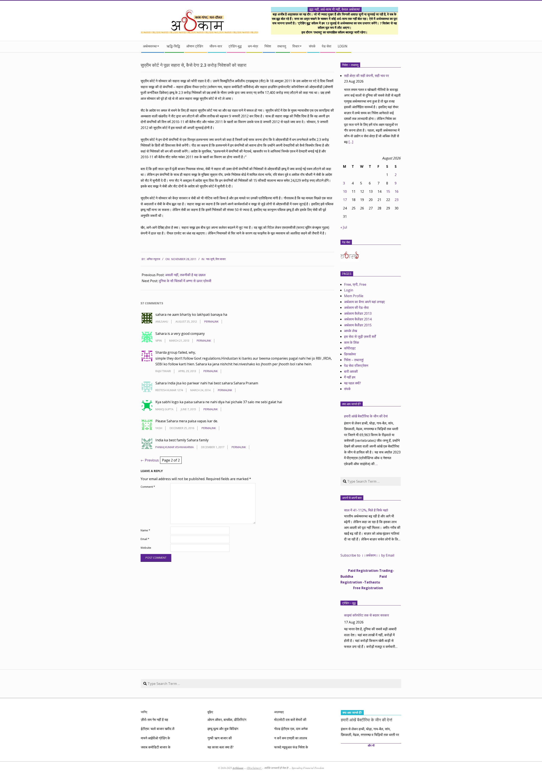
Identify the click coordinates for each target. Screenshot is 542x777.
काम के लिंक (351, 342)
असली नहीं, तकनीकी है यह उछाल (185, 275)
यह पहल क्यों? (352, 383)
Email (145, 539)
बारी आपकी (351, 371)
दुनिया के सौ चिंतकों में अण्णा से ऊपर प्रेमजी (185, 280)
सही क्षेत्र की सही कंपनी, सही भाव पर (366, 75)
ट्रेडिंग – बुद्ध (349, 603)
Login (348, 290)
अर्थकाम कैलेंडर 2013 (358, 313)
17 (345, 199)
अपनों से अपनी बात (352, 498)
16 (396, 191)
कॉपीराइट (350, 348)
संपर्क (347, 388)
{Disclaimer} (254, 768)
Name (145, 530)
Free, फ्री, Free (355, 284)
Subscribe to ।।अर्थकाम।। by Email (367, 555)
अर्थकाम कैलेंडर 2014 (358, 319)
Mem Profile (353, 296)
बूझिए (210, 712)
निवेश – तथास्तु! (354, 359)
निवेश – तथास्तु (350, 65)
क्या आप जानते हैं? (351, 404)
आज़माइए (279, 712)
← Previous (150, 460)
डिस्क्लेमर (350, 354)
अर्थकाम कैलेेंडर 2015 (358, 325)
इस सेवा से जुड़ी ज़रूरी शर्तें (360, 336)
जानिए (144, 712)
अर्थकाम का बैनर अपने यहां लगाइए (364, 301)
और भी (371, 745)
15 (388, 191)
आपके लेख (350, 330)
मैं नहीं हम (349, 377)
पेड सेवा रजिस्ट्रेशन (356, 365)
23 (396, 199)
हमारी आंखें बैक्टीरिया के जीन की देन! (366, 416)
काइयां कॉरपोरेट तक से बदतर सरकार (366, 615)
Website (146, 548)
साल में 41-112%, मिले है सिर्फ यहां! (366, 510)
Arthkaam (237, 768)
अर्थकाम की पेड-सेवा (356, 307)
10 (345, 191)
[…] (350, 142)
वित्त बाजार (221, 259)
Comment (148, 487)
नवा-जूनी (210, 259)
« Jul (343, 227)
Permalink (211, 321)
